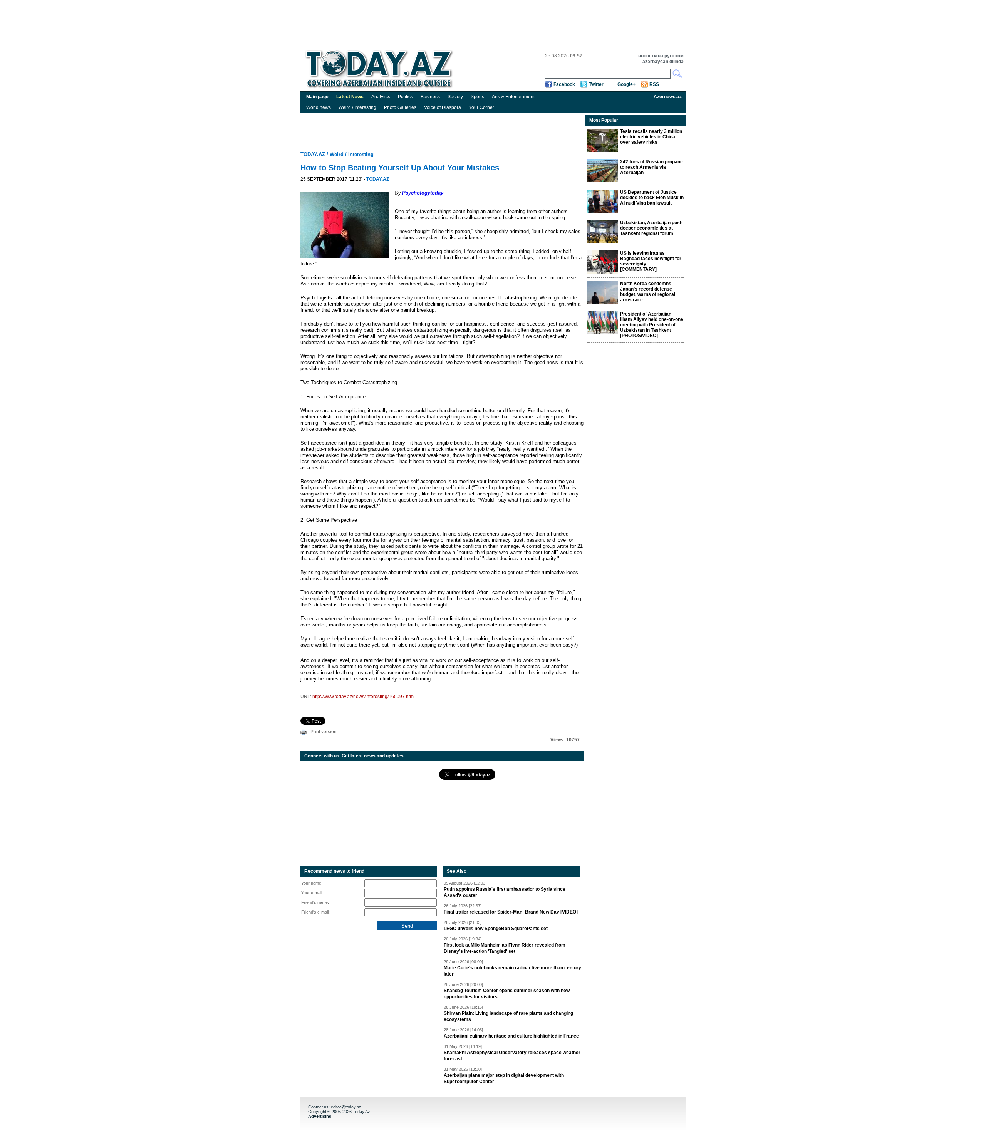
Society (455, 96)
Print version (323, 731)
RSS (654, 84)
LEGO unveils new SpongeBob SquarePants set (496, 928)
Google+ (626, 84)
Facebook (564, 84)
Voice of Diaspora (442, 107)
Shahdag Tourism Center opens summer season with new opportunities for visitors (507, 993)
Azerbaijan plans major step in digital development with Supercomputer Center (504, 1078)
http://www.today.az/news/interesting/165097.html (363, 696)
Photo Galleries (400, 107)
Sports (477, 96)
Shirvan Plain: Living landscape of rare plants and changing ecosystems (508, 1016)
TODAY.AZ (312, 154)
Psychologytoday (422, 193)
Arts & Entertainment (513, 96)
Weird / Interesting (357, 107)
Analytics (380, 96)
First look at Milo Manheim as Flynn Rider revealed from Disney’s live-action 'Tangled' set (504, 948)
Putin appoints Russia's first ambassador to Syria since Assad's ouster (504, 892)
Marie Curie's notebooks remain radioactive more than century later (512, 971)
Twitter (596, 84)
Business (430, 96)
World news (318, 107)
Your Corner (481, 107)
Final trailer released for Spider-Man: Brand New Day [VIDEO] (511, 912)
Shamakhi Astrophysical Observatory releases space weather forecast (512, 1055)
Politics (405, 96)
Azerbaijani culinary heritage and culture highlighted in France (511, 1036)
